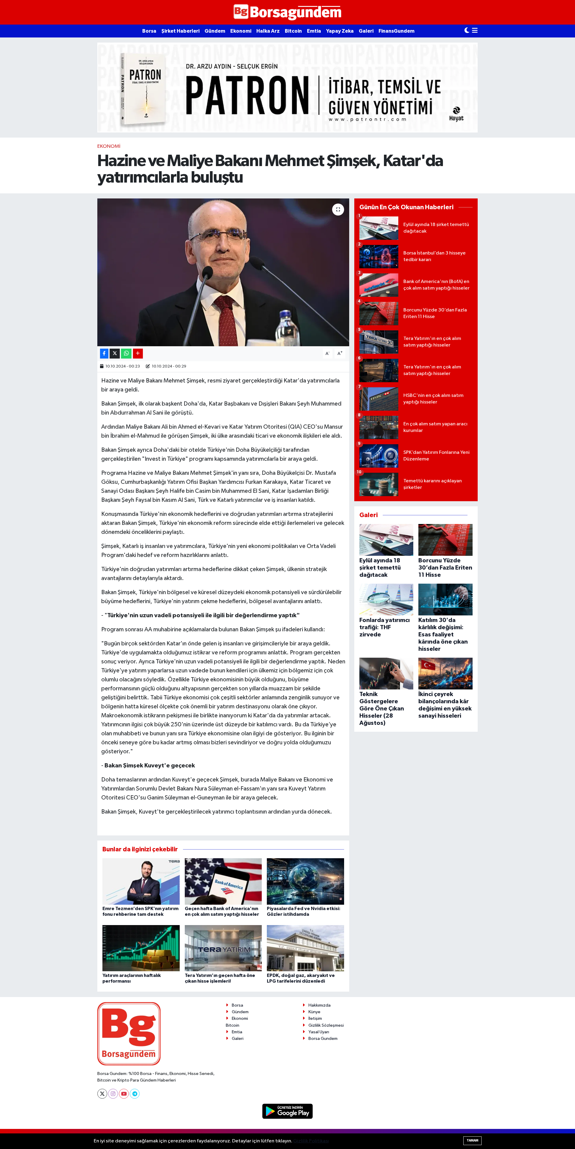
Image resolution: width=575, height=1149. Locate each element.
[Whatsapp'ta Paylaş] (126, 354)
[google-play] (287, 1111)
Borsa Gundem (323, 1038)
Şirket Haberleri (180, 31)
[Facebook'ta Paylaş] (104, 354)
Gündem (215, 31)
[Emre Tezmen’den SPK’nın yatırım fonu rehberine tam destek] (141, 881)
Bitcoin (293, 31)
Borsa (149, 31)
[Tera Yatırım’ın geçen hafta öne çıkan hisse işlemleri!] (223, 948)
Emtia (314, 31)
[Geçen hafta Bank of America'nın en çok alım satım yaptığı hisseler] (223, 881)
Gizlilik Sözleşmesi (326, 1025)
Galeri (366, 31)
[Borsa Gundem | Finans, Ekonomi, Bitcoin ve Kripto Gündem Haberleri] (287, 12)
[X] (102, 1094)
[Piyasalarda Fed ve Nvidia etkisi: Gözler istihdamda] (305, 881)
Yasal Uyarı (318, 1032)
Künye (314, 1012)
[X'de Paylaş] (115, 354)
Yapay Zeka (340, 31)
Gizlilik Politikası (311, 1141)
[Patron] (287, 87)
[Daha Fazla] (138, 354)
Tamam (472, 1140)
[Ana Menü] (475, 31)
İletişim (315, 1018)
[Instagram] (113, 1094)
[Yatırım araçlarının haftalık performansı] (141, 948)
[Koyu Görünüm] (466, 31)
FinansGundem (396, 31)
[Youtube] (124, 1094)
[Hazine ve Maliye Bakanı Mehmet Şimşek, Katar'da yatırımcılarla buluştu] (223, 272)
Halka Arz (268, 31)
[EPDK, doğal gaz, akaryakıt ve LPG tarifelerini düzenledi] (305, 948)
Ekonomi (240, 31)
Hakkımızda (319, 1005)
